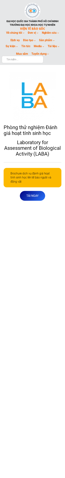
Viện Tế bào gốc (32, 29)
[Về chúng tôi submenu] (24, 33)
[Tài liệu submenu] (58, 46)
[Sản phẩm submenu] (54, 40)
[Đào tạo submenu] (35, 40)
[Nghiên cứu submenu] (58, 33)
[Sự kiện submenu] (17, 46)
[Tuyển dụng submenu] (48, 54)
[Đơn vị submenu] (37, 33)
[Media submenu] (43, 46)
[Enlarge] (51, 77)
